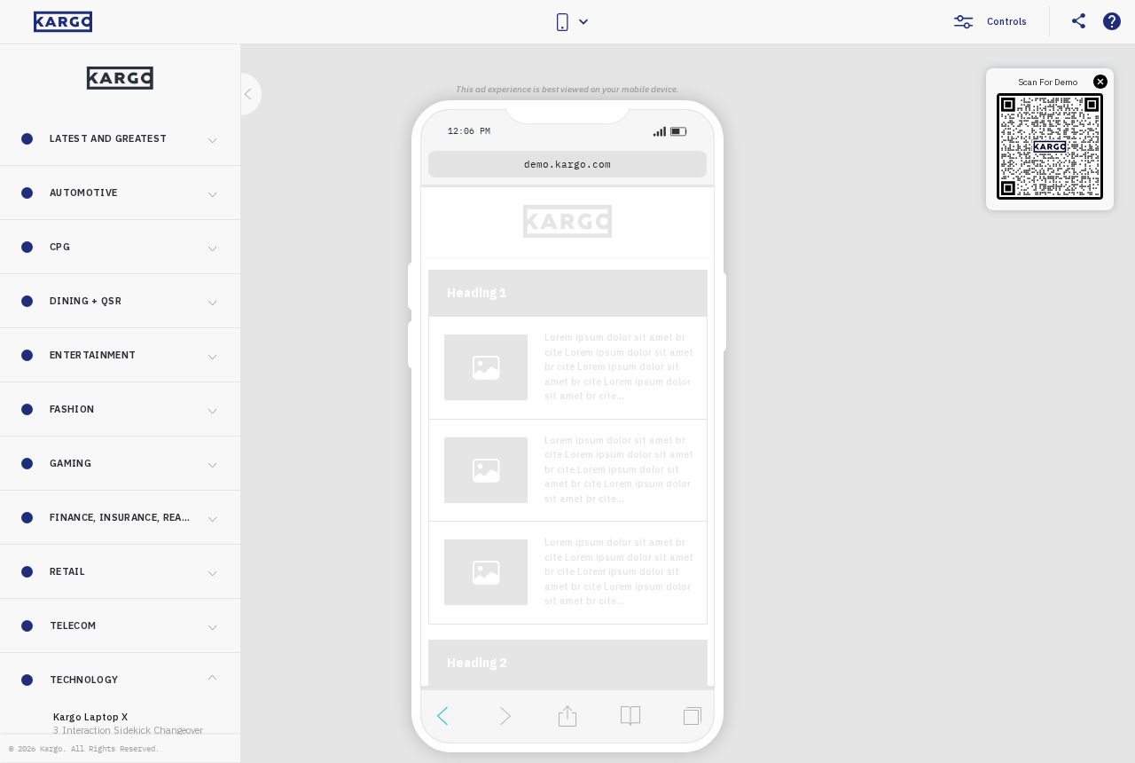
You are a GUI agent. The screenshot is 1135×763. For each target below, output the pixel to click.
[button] (120, 138)
